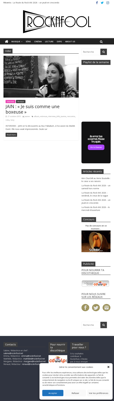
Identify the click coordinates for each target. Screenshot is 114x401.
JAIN (58, 116)
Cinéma (38, 41)
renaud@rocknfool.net (32, 364)
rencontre (71, 116)
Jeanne (27, 116)
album (36, 116)
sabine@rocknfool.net (13, 353)
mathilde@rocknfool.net (34, 358)
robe (7, 120)
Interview (10, 101)
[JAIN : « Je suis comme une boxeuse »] (41, 57)
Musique (15, 41)
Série (28, 41)
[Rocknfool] (57, 21)
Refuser (75, 393)
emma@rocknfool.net (31, 356)
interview (51, 116)
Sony (12, 120)
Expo (59, 41)
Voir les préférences (98, 393)
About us (70, 41)
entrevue (43, 116)
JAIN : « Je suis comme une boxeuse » (33, 109)
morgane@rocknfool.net (35, 361)
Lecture (49, 41)
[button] (108, 367)
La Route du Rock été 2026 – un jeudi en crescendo (36, 2)
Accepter (53, 393)
